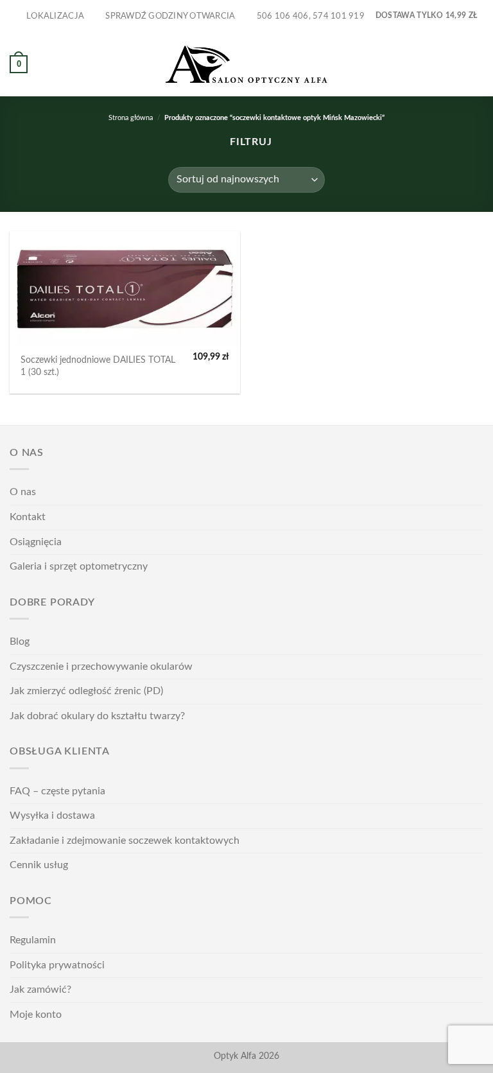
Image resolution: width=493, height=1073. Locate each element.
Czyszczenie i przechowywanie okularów (101, 666)
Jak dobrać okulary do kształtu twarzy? (97, 716)
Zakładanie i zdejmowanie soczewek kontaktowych (124, 840)
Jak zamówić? (40, 989)
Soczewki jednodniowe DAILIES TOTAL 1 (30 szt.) (98, 366)
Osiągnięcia (36, 542)
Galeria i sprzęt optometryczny (79, 566)
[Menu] (475, 64)
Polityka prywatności (57, 965)
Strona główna (130, 117)
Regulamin (33, 940)
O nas (23, 492)
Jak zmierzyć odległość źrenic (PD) (86, 691)
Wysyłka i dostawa (52, 815)
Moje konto (36, 1014)
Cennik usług (39, 865)
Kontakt (28, 517)
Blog (20, 641)
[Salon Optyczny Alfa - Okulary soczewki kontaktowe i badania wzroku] (246, 64)
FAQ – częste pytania (57, 791)
